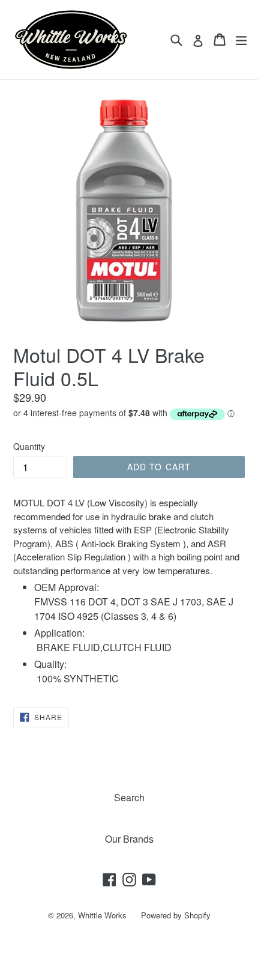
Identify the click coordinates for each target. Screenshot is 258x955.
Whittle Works (102, 915)
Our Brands (129, 839)
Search (129, 797)
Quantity (29, 446)
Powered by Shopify (176, 915)
